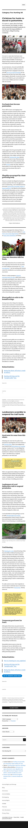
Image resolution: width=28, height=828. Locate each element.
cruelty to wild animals (7, 403)
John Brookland (6, 810)
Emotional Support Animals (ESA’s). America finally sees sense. (13, 776)
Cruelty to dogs (19, 402)
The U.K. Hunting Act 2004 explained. (15, 660)
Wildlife (4, 803)
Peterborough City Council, (13, 515)
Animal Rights (11, 401)
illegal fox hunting (13, 702)
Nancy (5, 771)
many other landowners (10, 235)
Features (4, 806)
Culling (9, 699)
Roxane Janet (6, 774)
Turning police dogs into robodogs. (17, 765)
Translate (13, 721)
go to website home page (12, 675)
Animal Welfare (6, 794)
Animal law (16, 399)
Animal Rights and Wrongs (9, 784)
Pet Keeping (5, 797)
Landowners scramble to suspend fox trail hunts (14, 413)
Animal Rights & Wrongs (7, 817)
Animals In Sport (12, 402)
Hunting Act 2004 (6, 405)
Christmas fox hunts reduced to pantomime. (13, 19)
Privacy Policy (5, 813)
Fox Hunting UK (15, 403)
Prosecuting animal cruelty (16, 700)
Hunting (21, 403)
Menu (23, 4)
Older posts (14, 707)
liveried (8, 164)
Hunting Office (8, 444)
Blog (3, 787)
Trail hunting (19, 702)
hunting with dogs (14, 157)
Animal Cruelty (10, 399)
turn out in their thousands (13, 72)
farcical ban (17, 587)
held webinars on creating (18, 446)
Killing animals (13, 405)
